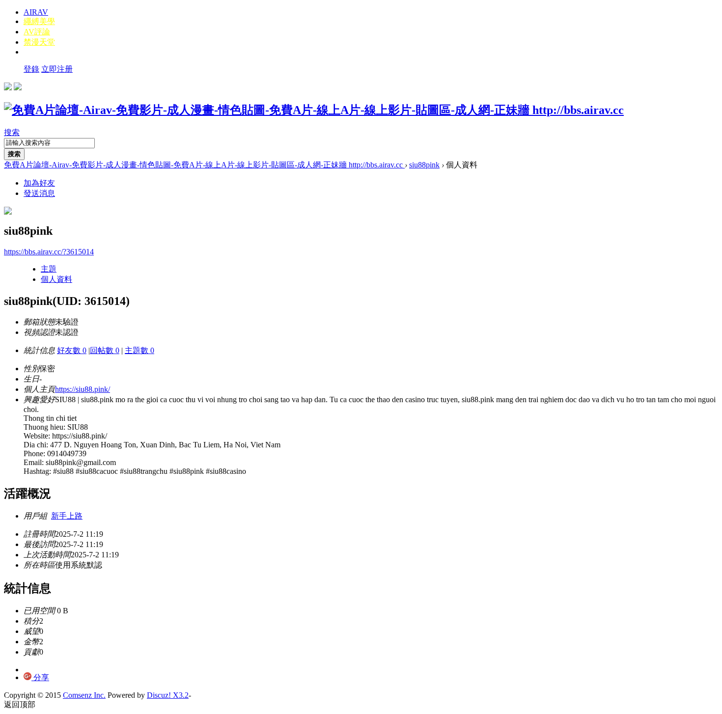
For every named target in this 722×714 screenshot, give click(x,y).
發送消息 (39, 193)
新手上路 (67, 516)
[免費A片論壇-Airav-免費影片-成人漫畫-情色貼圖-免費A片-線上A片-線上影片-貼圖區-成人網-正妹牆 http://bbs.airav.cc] (314, 110)
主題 (48, 269)
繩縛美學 (39, 21)
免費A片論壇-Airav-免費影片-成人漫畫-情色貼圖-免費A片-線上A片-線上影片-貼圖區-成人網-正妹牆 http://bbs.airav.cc (204, 165)
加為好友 (39, 183)
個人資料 (56, 279)
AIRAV (36, 12)
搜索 (12, 132)
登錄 (31, 69)
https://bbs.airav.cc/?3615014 (49, 251)
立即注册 (57, 69)
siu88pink (424, 165)
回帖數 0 (104, 350)
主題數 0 (139, 350)
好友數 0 (71, 350)
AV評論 (37, 31)
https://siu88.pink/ (82, 389)
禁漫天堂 (39, 42)
